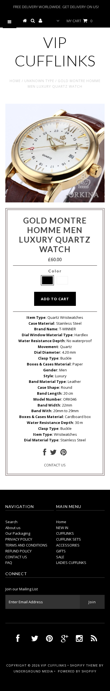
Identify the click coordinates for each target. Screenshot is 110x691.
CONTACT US (55, 465)
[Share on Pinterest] (63, 453)
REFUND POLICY (18, 551)
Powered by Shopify (77, 671)
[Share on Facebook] (44, 453)
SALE (60, 556)
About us (13, 527)
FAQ (8, 562)
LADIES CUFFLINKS (71, 562)
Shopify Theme (84, 665)
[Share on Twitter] (53, 453)
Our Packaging (17, 533)
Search (11, 521)
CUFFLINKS (65, 533)
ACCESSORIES (68, 545)
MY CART (79, 20)
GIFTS (61, 551)
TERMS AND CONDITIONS (26, 545)
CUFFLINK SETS (68, 539)
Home (15, 80)
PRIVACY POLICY (18, 539)
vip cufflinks (55, 51)
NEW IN (62, 527)
